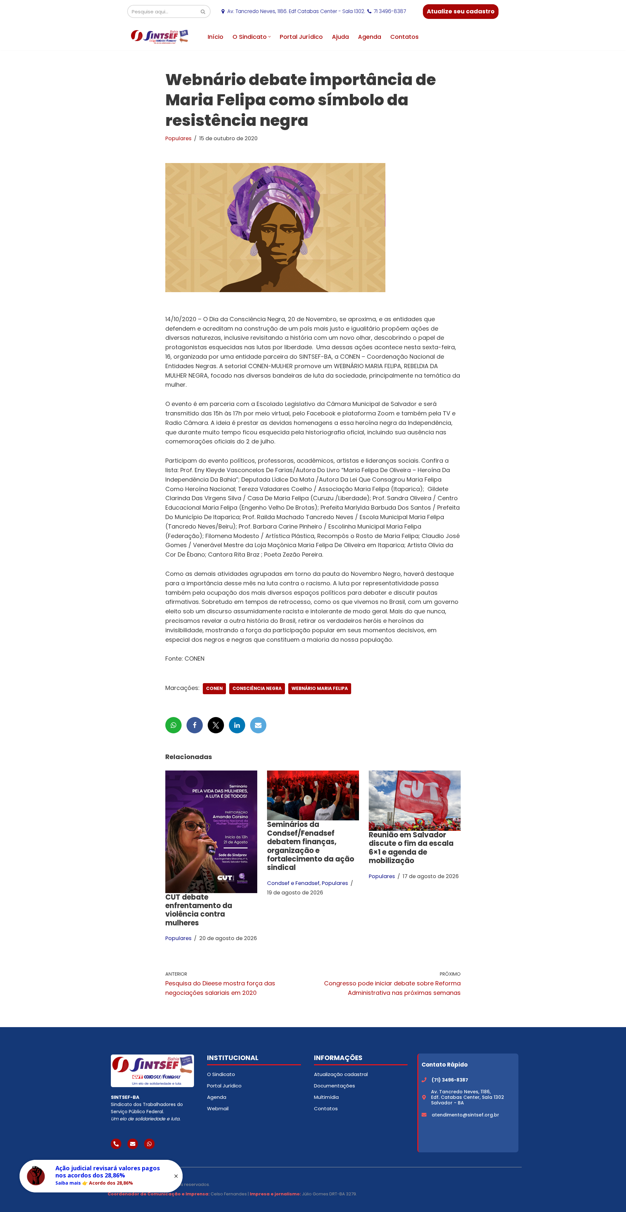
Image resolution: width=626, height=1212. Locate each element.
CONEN (214, 688)
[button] (269, 37)
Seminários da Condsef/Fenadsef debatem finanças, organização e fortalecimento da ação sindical (310, 846)
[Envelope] (132, 1144)
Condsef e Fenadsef (293, 883)
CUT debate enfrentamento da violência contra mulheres (198, 910)
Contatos (404, 37)
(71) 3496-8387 (450, 1080)
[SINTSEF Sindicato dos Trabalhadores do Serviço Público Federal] (159, 36)
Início (215, 37)
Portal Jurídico (301, 37)
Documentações (334, 1085)
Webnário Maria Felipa (319, 688)
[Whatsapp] (149, 1144)
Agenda (369, 37)
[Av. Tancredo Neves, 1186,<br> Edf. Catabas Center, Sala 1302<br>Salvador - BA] (424, 1097)
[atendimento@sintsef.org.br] (424, 1114)
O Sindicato (221, 1074)
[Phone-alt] (116, 1144)
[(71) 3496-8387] (424, 1079)
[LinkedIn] (237, 725)
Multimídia (326, 1097)
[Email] (258, 725)
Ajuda (340, 37)
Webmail (218, 1108)
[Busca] (203, 11)
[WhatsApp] (173, 725)
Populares (178, 138)
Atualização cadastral (341, 1074)
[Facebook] (194, 725)
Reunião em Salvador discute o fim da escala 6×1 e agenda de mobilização (411, 848)
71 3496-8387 (390, 11)
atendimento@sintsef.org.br (465, 1115)
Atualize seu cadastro (461, 11)
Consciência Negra (257, 688)
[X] (216, 725)
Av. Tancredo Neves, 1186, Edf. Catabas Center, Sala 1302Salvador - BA (467, 1097)
